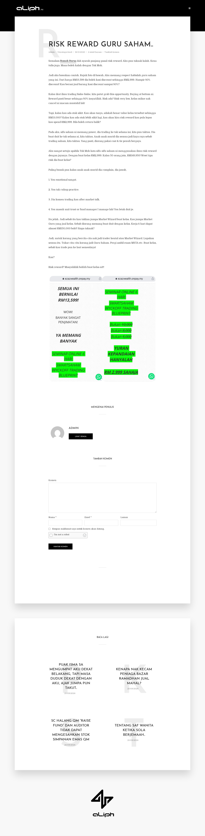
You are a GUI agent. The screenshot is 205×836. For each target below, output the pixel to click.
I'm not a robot (61, 534)
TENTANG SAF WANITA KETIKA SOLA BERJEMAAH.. (134, 730)
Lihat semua (80, 436)
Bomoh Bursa (68, 61)
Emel (88, 517)
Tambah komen (111, 52)
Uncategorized (64, 52)
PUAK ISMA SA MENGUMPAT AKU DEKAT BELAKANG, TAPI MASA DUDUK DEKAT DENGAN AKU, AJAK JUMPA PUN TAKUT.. (71, 676)
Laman (124, 517)
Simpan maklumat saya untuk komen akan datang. (78, 529)
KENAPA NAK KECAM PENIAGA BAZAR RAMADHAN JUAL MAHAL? (134, 676)
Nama (52, 517)
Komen (52, 480)
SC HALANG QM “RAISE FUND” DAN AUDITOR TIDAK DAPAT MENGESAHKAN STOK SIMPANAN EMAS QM (71, 730)
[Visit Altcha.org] (84, 535)
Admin (51, 52)
